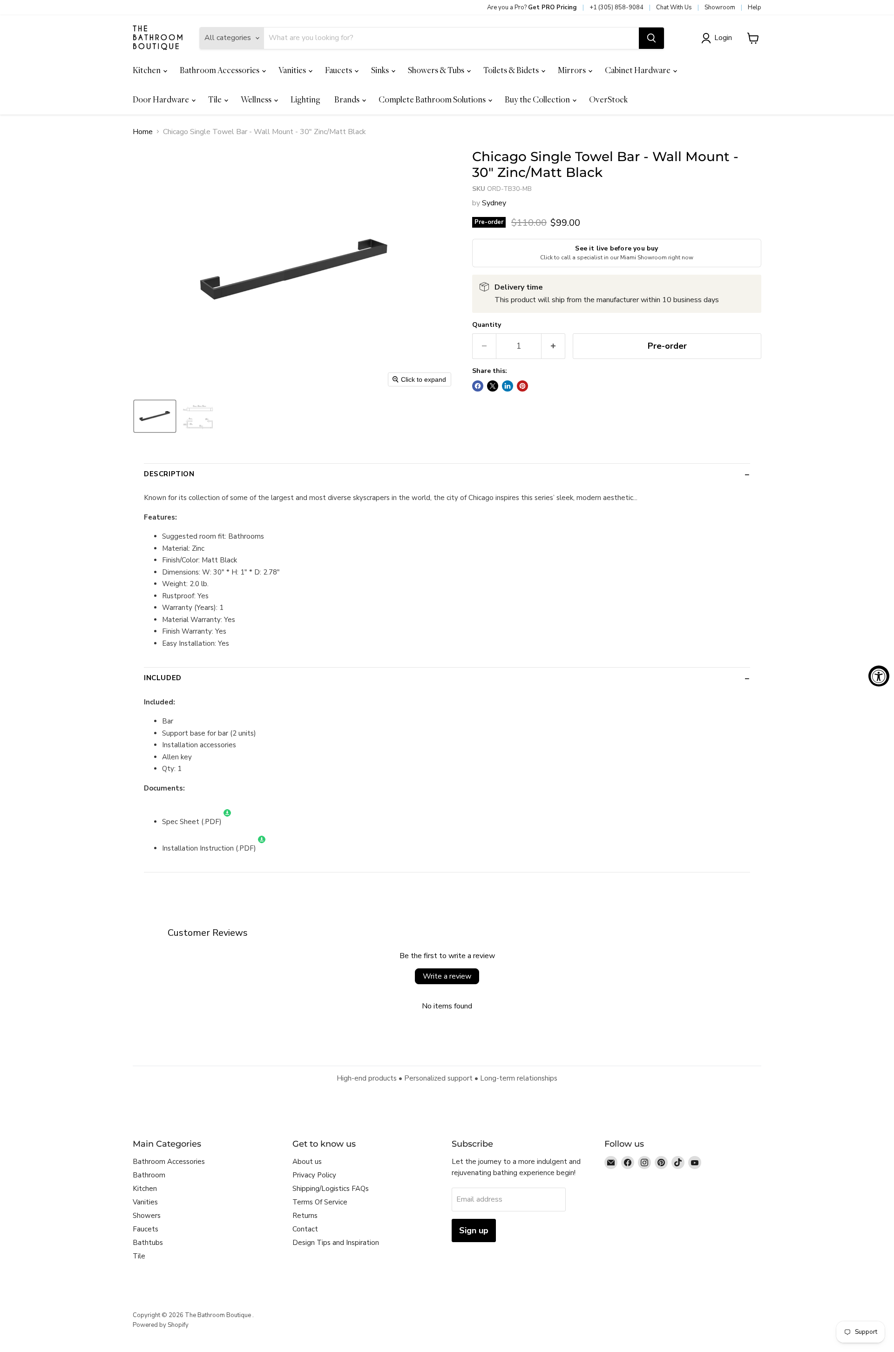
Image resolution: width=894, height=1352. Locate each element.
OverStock (608, 99)
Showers (147, 1215)
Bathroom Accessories (220, 70)
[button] (718, 38)
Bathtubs (148, 1242)
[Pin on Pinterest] (522, 386)
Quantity (486, 325)
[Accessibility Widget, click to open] (878, 676)
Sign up (473, 1230)
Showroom (719, 7)
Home (143, 132)
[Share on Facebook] (477, 386)
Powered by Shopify (161, 1325)
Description (169, 474)
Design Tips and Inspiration (335, 1242)
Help (754, 7)
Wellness (257, 99)
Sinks (380, 70)
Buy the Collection (538, 99)
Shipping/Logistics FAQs (330, 1188)
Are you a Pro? (532, 7)
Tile (215, 99)
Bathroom (149, 1175)
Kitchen (147, 70)
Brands (347, 99)
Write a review (447, 976)
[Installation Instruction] (261, 848)
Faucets (339, 70)
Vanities (292, 70)
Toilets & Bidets (511, 70)
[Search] (651, 38)
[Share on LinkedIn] (507, 386)
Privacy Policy (314, 1175)
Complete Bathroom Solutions (433, 99)
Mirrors (572, 70)
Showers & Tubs (437, 70)
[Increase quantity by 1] (553, 346)
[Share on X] (492, 386)
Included (163, 678)
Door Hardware (161, 99)
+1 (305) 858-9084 (616, 7)
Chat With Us (674, 7)
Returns (305, 1215)
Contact (305, 1229)
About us (307, 1161)
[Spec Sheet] (227, 821)
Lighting (305, 99)
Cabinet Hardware (638, 70)
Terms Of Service (319, 1202)
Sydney (494, 203)
